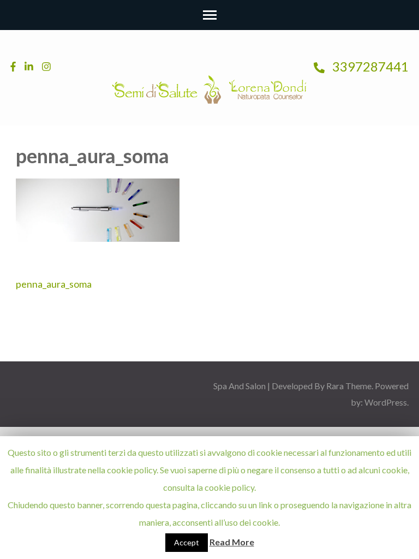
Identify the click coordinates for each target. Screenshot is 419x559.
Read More (232, 542)
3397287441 (369, 66)
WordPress (385, 402)
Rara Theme (349, 385)
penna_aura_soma (54, 284)
